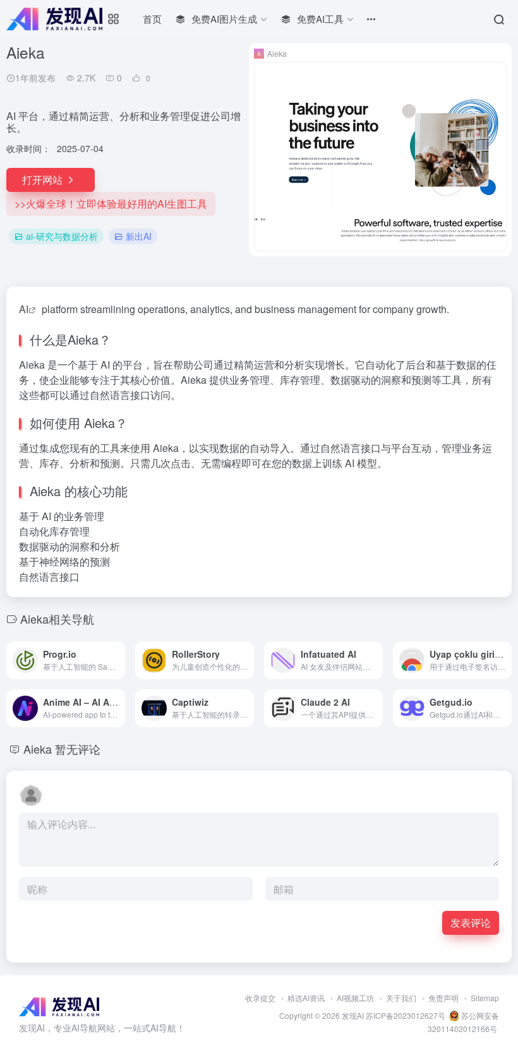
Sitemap (485, 997)
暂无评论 (77, 748)
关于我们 (401, 997)
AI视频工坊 (355, 997)
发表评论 (470, 922)
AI (23, 309)
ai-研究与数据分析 (62, 236)
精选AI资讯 (306, 997)
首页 (152, 18)
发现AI (353, 1015)
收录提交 (260, 997)
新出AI (139, 236)
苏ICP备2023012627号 (405, 1015)
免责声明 (443, 997)
